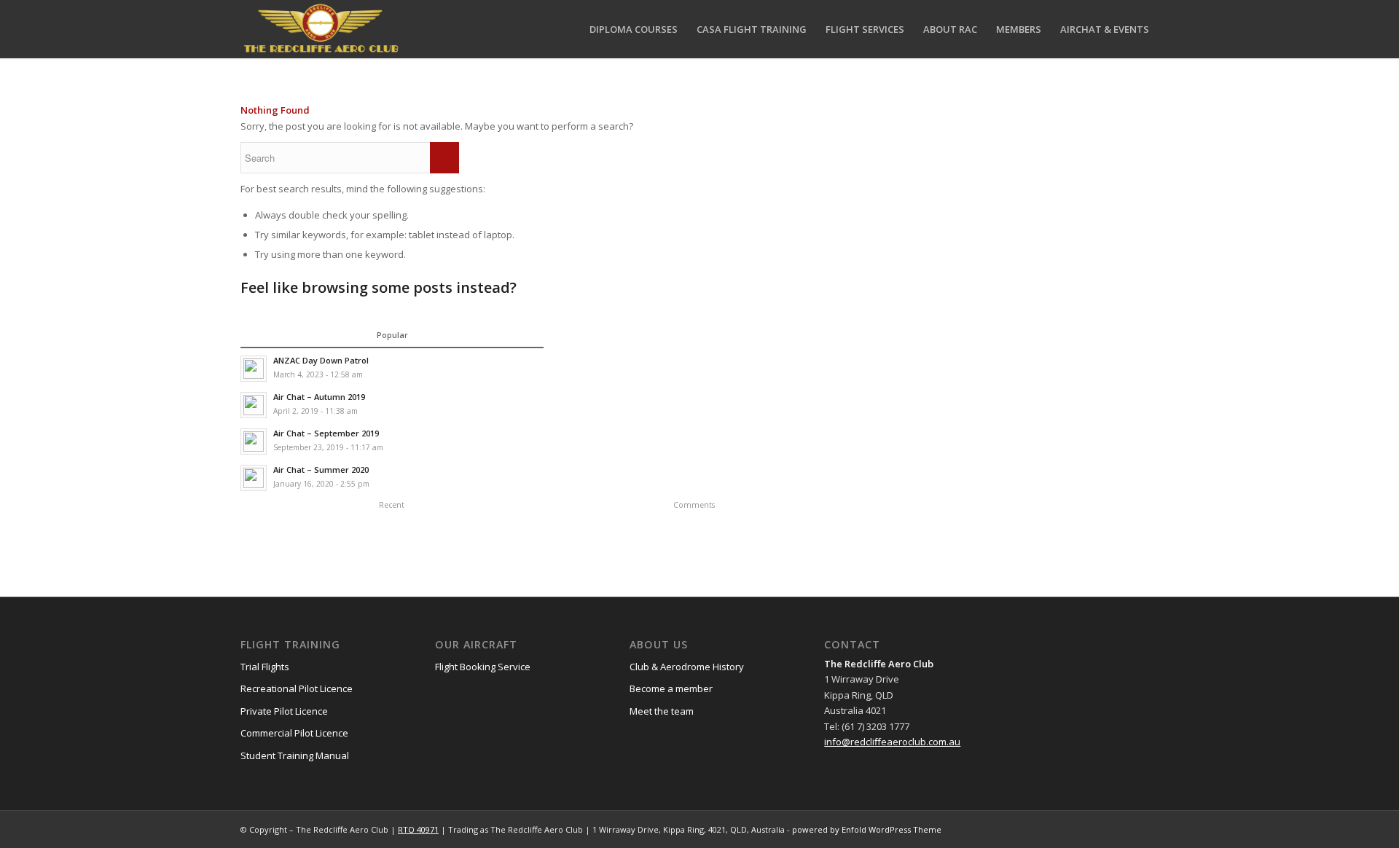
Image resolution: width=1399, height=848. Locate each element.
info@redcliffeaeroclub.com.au (892, 741)
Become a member (671, 688)
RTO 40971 (418, 829)
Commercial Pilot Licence (294, 732)
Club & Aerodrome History (687, 666)
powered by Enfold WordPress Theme (866, 829)
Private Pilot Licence (284, 711)
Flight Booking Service (482, 666)
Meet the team (662, 711)
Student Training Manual (294, 755)
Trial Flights (264, 666)
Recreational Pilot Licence (296, 688)
